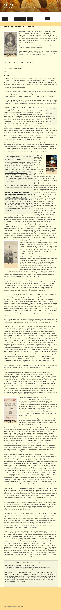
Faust (9, 5)
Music (23, 15)
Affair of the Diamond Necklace (50, 119)
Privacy (6, 599)
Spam (13, 599)
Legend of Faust (8, 15)
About (19, 599)
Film (29, 15)
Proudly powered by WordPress (15, 606)
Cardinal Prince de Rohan (11, 162)
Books (16, 15)
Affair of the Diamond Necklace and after (16, 173)
